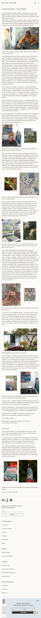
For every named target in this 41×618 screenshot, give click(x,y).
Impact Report (6, 576)
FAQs (3, 543)
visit (16, 492)
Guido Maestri (6, 413)
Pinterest (4, 593)
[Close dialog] (37, 600)
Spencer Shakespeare (8, 407)
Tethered (21, 437)
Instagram (5, 585)
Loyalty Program (7, 528)
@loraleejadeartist (24, 404)
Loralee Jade (6, 401)
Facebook (5, 589)
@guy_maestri (10, 418)
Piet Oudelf (5, 421)
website (32, 443)
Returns (4, 532)
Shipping (4, 536)
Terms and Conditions (8, 569)
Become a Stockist (7, 556)
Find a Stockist (6, 552)
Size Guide (5, 539)
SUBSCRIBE (23, 612)
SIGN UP (13, 514)
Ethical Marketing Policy (9, 572)
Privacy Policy (6, 565)
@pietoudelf (13, 422)
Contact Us (5, 525)
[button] (36, 613)
